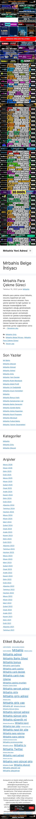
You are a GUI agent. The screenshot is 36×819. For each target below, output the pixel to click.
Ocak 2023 (7, 569)
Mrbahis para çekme (13, 736)
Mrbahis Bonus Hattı (11, 398)
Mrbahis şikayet (22, 765)
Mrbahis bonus (12, 662)
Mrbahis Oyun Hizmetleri (13, 391)
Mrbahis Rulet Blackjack (12, 381)
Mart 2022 (7, 603)
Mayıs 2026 (7, 465)
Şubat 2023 (7, 566)
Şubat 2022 (7, 606)
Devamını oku (12, 328)
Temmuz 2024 (9, 509)
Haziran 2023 (8, 552)
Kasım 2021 (7, 617)
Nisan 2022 (7, 600)
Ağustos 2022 (8, 586)
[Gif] (18, 105)
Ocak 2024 (7, 529)
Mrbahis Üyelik (8, 765)
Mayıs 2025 (7, 478)
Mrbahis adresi (12, 654)
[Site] (18, 65)
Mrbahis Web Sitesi (8, 752)
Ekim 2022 (7, 579)
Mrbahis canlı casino (13, 668)
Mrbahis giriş (10, 692)
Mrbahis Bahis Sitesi (15, 658)
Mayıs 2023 (7, 556)
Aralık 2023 (7, 532)
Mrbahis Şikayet (9, 364)
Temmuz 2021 (8, 630)
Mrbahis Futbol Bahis (11, 421)
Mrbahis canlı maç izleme (13, 677)
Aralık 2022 (7, 573)
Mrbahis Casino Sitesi (10, 685)
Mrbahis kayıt (22, 723)
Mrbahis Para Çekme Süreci (14, 283)
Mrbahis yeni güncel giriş (17, 761)
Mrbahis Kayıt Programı (12, 414)
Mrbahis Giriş (11, 335)
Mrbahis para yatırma (13, 733)
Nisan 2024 (7, 519)
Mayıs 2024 (7, 515)
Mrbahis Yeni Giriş (7, 758)
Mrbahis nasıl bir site (15, 729)
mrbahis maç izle (25, 726)
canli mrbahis (7, 647)
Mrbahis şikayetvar (11, 771)
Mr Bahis (6, 360)
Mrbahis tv (20, 745)
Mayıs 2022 (7, 596)
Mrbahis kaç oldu (11, 726)
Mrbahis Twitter (13, 749)
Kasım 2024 (8, 495)
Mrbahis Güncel (9, 367)
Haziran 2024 (8, 512)
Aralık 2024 (7, 492)
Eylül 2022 (7, 583)
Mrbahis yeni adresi (13, 755)
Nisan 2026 (7, 468)
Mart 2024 (7, 522)
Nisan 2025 (7, 482)
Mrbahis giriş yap (14, 702)
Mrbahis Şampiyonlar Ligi (13, 401)
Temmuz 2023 (9, 549)
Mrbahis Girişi (6, 699)
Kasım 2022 (7, 576)
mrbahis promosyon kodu (10, 739)
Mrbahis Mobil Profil (11, 384)
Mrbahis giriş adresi (15, 696)
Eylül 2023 (7, 542)
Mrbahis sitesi (8, 745)
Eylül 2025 (7, 475)
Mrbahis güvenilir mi (15, 719)
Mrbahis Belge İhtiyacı (14, 337)
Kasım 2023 (8, 536)
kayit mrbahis (7, 651)
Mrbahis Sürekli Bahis (11, 408)
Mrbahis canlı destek (14, 672)
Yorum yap (10, 344)
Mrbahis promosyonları (13, 742)
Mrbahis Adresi (9, 371)
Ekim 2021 (7, 620)
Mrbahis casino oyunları (14, 682)
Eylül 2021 (7, 623)
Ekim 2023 (7, 539)
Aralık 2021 (7, 613)
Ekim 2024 (7, 498)
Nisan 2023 (7, 559)
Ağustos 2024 (8, 505)
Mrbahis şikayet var (11, 768)
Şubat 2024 (7, 525)
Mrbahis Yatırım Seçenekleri (14, 425)
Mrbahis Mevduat (10, 418)
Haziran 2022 (8, 593)
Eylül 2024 (7, 502)
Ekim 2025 (7, 471)
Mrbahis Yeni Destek (11, 377)
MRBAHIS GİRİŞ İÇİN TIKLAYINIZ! (18, 39)
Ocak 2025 (7, 488)
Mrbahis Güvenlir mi (8, 723)
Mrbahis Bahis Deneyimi (12, 404)
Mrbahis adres (28, 651)
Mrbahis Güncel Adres (11, 709)
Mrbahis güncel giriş (15, 715)
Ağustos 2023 (8, 546)
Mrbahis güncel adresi (16, 712)
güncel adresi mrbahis (18, 647)
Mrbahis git (8, 706)
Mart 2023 (7, 563)
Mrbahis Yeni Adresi (15, 250)
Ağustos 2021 (8, 627)
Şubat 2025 (7, 485)
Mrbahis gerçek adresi (16, 688)
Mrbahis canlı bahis (11, 665)
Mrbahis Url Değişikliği (12, 387)
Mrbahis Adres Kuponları (13, 411)
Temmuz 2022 (8, 590)
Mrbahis (6, 394)
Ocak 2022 (7, 610)
